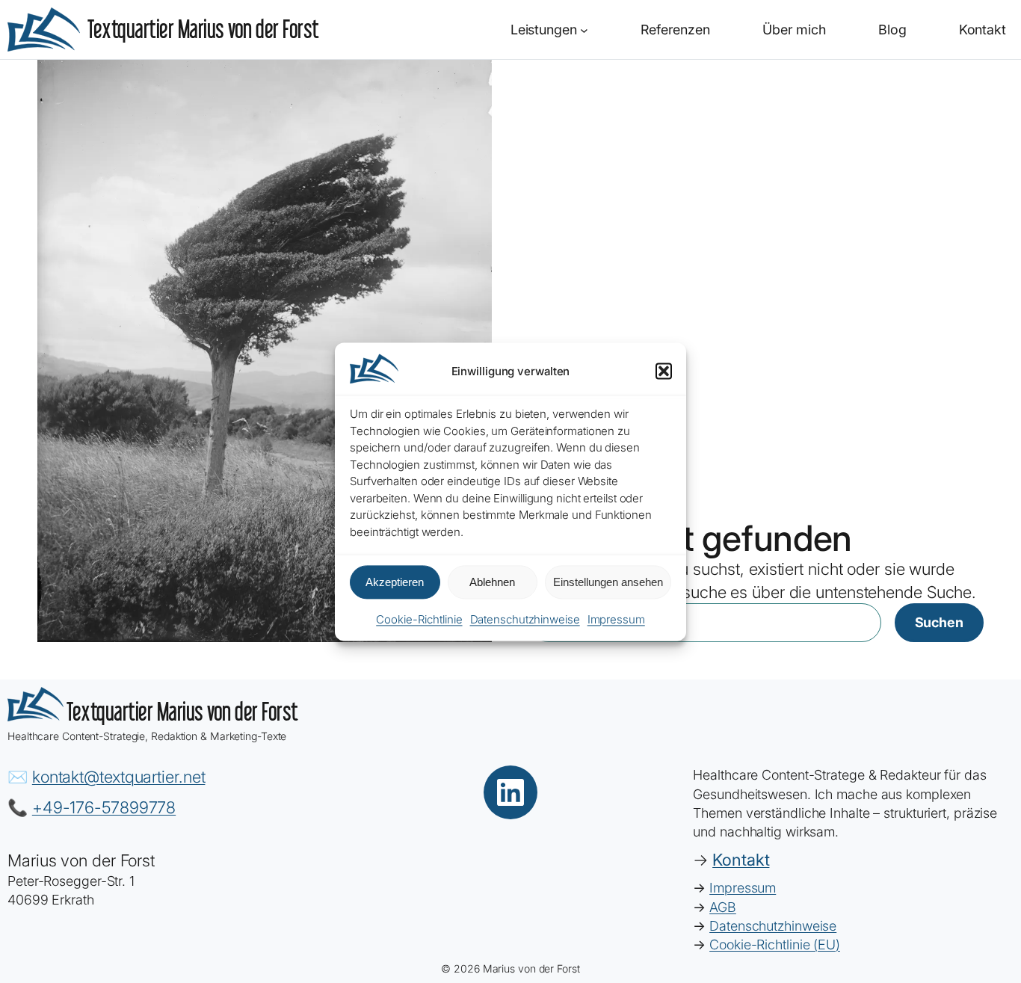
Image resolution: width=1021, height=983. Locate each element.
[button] (663, 371)
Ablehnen (492, 582)
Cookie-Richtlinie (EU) (774, 944)
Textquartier (203, 28)
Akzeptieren (394, 582)
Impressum (616, 620)
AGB (722, 907)
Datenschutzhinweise (525, 620)
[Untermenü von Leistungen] (584, 29)
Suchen (939, 622)
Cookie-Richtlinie (419, 620)
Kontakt (740, 859)
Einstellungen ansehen (608, 582)
